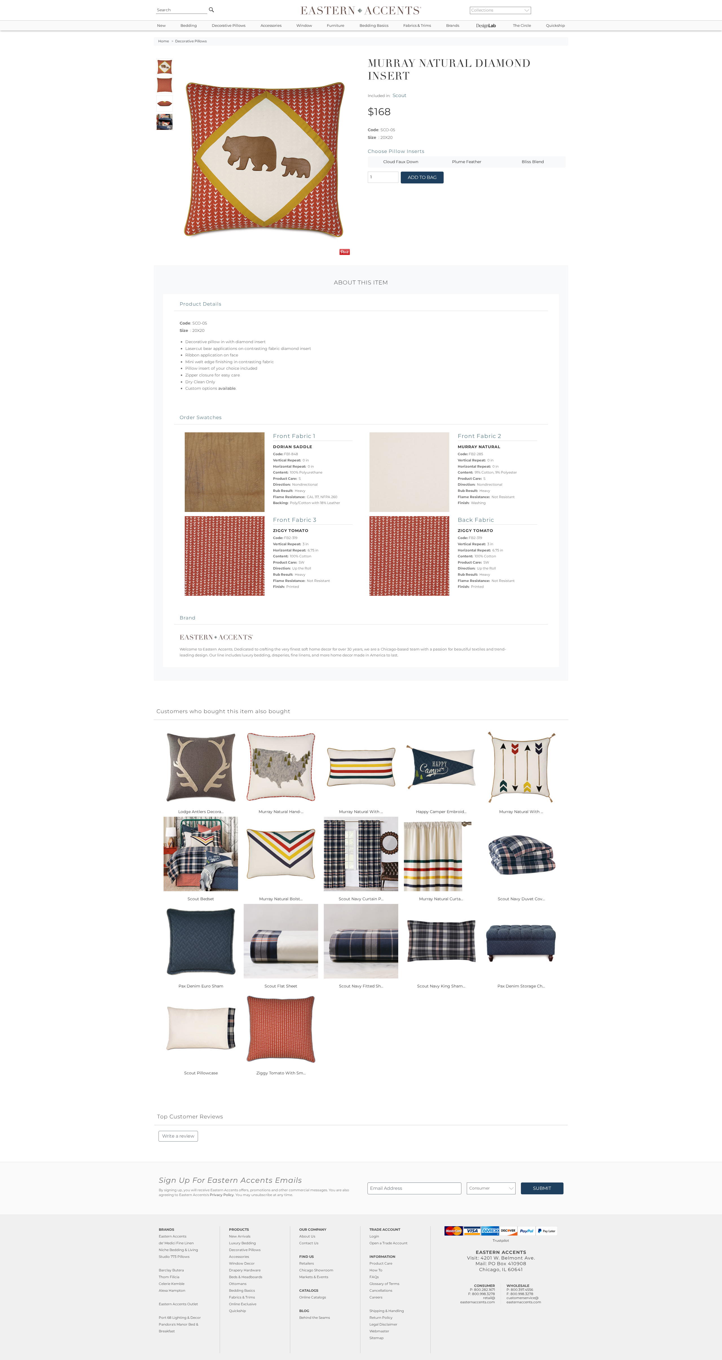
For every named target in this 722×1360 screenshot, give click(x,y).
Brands (452, 25)
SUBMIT (542, 1188)
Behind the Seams (314, 1317)
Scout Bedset (201, 898)
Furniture (335, 25)
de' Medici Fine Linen (176, 1243)
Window (304, 25)
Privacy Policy (222, 1195)
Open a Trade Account (388, 1243)
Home (163, 41)
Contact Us (308, 1243)
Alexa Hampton (172, 1290)
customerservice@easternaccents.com (524, 1300)
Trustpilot (501, 1240)
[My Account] (560, 10)
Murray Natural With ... (361, 811)
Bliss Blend (533, 161)
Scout (399, 95)
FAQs (374, 1277)
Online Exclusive (242, 1304)
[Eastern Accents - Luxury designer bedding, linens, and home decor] (361, 10)
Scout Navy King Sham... (441, 986)
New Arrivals (239, 1236)
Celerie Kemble (171, 1284)
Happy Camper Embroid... (441, 811)
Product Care (380, 1263)
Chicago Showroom (316, 1270)
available (226, 388)
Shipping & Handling (386, 1311)
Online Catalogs (312, 1297)
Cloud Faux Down (400, 161)
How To (375, 1270)
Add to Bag (422, 177)
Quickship (555, 25)
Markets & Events (313, 1277)
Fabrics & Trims (417, 25)
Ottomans (237, 1284)
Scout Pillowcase (201, 1073)
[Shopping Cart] (564, 10)
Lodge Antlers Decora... (201, 811)
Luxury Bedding (242, 1243)
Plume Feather (466, 161)
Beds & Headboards (245, 1277)
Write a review (178, 1136)
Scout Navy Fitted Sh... (361, 986)
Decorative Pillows (228, 25)
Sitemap (376, 1338)
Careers (375, 1297)
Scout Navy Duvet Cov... (521, 898)
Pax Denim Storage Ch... (521, 986)
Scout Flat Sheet (281, 986)
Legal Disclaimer (383, 1324)
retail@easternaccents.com (477, 1300)
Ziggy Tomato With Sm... (281, 1073)
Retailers (306, 1263)
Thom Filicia (169, 1277)
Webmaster (379, 1331)
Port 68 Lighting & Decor (180, 1317)
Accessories (271, 25)
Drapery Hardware (245, 1270)
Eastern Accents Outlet (178, 1304)
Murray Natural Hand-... (281, 811)
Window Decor (242, 1263)
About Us (307, 1236)
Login (374, 1236)
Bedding (188, 25)
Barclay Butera (171, 1270)
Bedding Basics (374, 25)
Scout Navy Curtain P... (361, 898)
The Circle (522, 25)
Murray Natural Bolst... (281, 898)
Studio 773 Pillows (174, 1256)
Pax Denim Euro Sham (201, 986)
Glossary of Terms (384, 1284)
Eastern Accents (172, 1236)
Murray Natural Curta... (441, 898)
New (161, 25)
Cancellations (380, 1290)
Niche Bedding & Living (178, 1250)
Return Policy (381, 1317)
